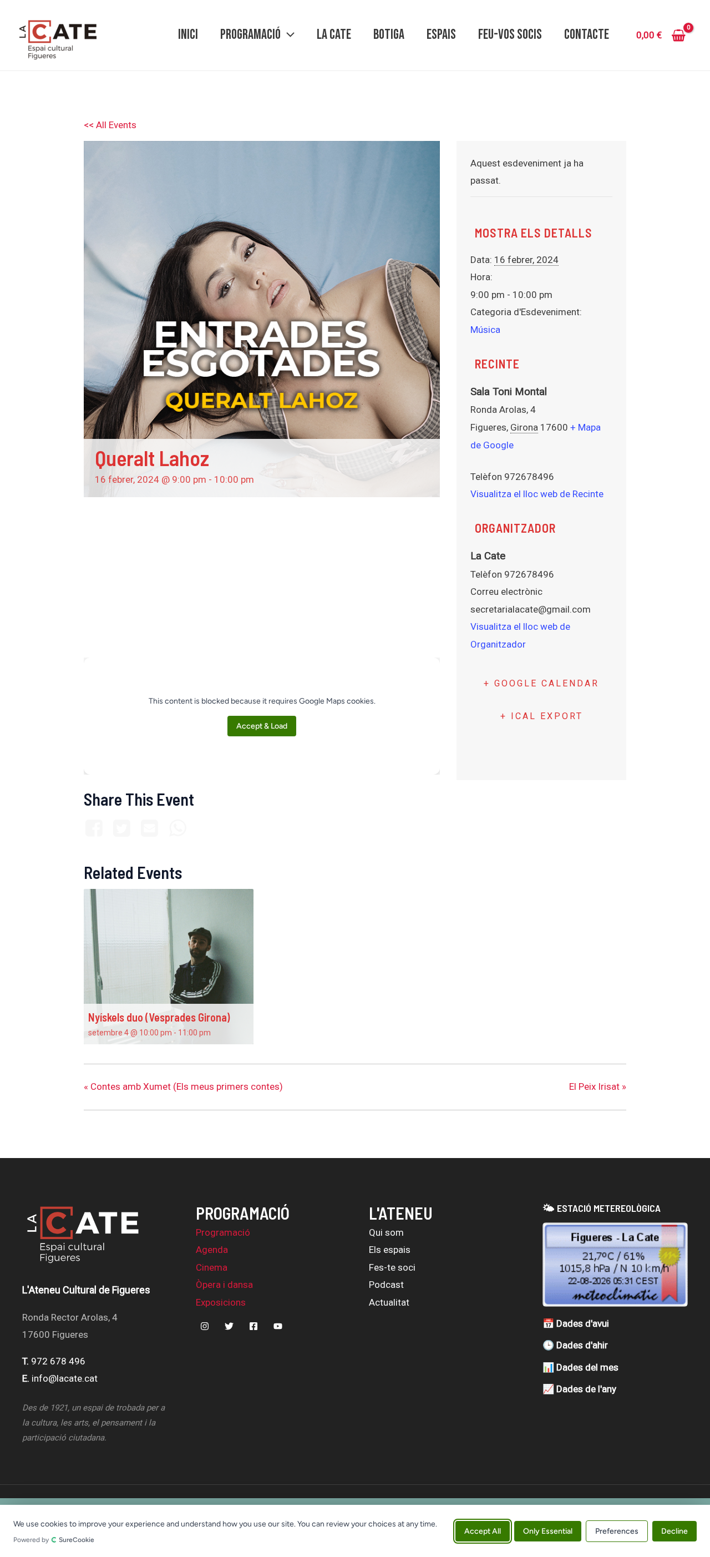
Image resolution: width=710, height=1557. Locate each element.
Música (485, 329)
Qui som (386, 1232)
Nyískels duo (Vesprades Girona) (159, 1017)
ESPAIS (441, 34)
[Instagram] (205, 1326)
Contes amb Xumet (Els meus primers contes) (183, 1086)
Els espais (389, 1249)
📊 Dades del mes (580, 1367)
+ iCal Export (541, 716)
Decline (674, 1530)
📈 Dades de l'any (579, 1388)
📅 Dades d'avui (575, 1323)
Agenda (212, 1249)
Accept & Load (261, 726)
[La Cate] (83, 1240)
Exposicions (221, 1302)
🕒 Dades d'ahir (575, 1345)
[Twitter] (121, 828)
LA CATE (334, 34)
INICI (188, 34)
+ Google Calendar (541, 683)
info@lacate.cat (65, 1378)
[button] (288, 34)
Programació (223, 1232)
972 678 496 (58, 1361)
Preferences (616, 1530)
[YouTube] (278, 1326)
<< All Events (110, 124)
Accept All (482, 1530)
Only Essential (547, 1530)
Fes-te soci (392, 1267)
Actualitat (389, 1302)
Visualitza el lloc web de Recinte (537, 493)
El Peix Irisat (597, 1086)
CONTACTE (586, 34)
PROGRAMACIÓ (250, 34)
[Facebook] (96, 828)
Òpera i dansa (224, 1284)
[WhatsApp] (177, 828)
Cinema (211, 1267)
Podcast (386, 1284)
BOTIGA (388, 34)
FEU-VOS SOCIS (510, 34)
